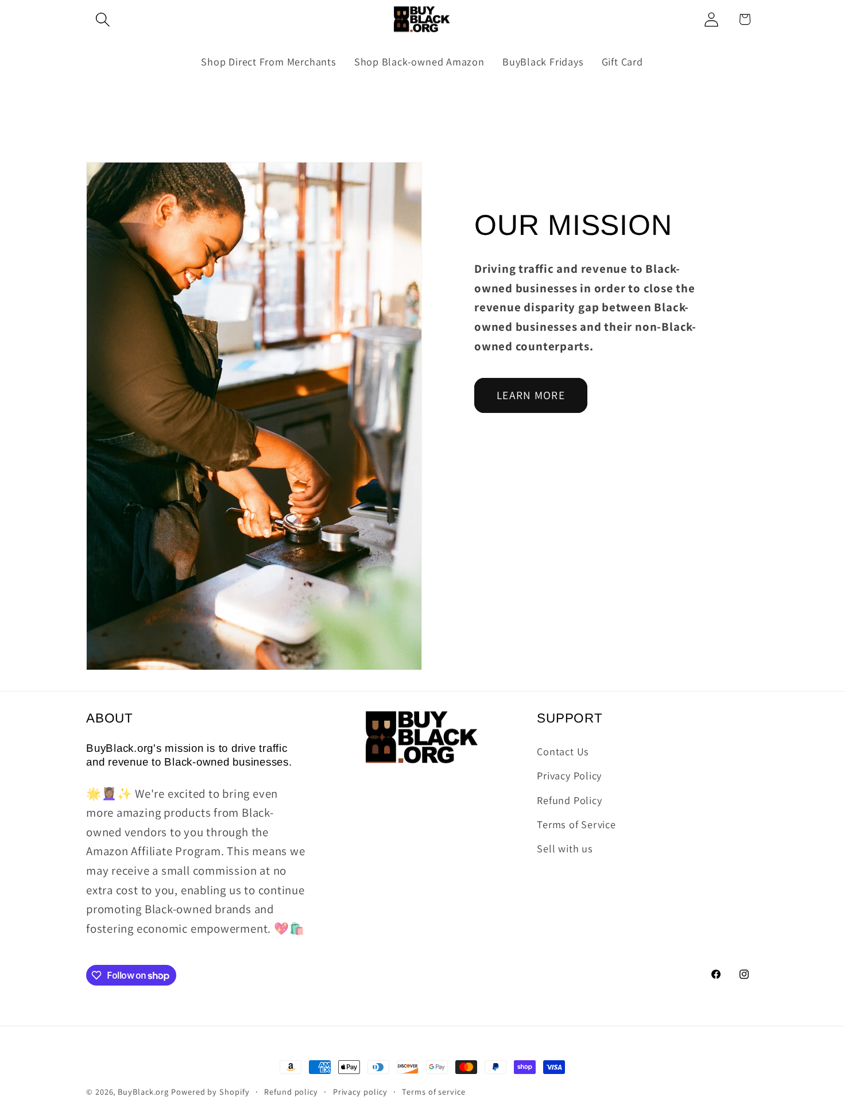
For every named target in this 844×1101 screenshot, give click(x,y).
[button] (102, 19)
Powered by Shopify (210, 1091)
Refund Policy (569, 800)
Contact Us (563, 751)
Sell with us (565, 849)
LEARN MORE (531, 395)
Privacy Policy (569, 775)
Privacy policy (360, 1091)
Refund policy (291, 1091)
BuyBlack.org (143, 1091)
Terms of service (434, 1091)
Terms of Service (576, 824)
